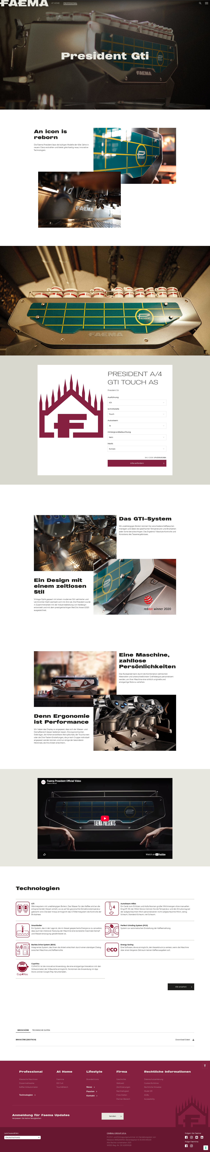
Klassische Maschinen (28, 1079)
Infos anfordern (137, 463)
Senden (112, 1116)
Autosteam (113, 420)
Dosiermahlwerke (26, 1083)
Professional (70, 3)
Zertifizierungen (123, 1087)
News (89, 1087)
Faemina (60, 1079)
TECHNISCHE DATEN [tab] (41, 1030)
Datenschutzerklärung (153, 1079)
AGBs (146, 1095)
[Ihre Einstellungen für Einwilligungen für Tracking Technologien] (205, 1147)
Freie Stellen (121, 1095)
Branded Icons (92, 1079)
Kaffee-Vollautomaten (28, 1087)
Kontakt (90, 1096)
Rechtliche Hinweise (152, 1087)
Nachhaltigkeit (122, 1091)
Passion (90, 1091)
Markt (110, 443)
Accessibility (149, 1099)
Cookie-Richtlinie (151, 1083)
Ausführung (113, 397)
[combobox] (137, 401)
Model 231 (148, 1091)
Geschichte (121, 1079)
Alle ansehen (181, 987)
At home (55, 3)
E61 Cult (60, 1083)
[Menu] (206, 3)
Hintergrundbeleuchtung (119, 432)
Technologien (26, 1095)
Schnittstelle (113, 409)
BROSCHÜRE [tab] (23, 1030)
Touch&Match (62, 1087)
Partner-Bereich (123, 1099)
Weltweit (120, 1083)
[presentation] (105, 576)
